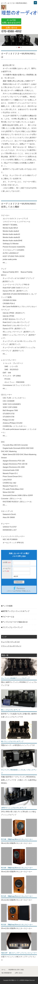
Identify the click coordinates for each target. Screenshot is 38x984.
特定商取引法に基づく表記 (16, 969)
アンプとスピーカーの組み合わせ (15, 622)
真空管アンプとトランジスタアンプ (15, 611)
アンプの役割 (7, 606)
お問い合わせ (18, 973)
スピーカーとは (8, 617)
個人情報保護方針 (7, 973)
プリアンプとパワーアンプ (12, 627)
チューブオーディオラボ (10, 642)
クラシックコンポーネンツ (11, 646)
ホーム (3, 969)
